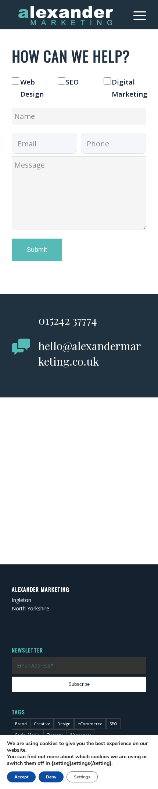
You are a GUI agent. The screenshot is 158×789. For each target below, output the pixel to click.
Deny (51, 777)
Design (64, 723)
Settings (82, 777)
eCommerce (90, 723)
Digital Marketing (129, 87)
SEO (72, 81)
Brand (21, 723)
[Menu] (136, 14)
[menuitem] (136, 14)
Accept (21, 777)
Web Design (32, 87)
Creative (42, 723)
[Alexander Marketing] (65, 14)
